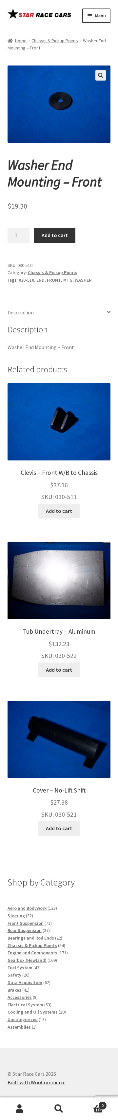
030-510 (26, 280)
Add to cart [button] (59, 511)
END (40, 280)
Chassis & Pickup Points (54, 41)
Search (59, 1109)
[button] (100, 75)
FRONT (54, 280)
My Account (19, 1109)
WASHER (83, 280)
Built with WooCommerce (37, 1082)
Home (21, 41)
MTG (67, 280)
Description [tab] (21, 312)
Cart (91, 1103)
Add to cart (55, 235)
